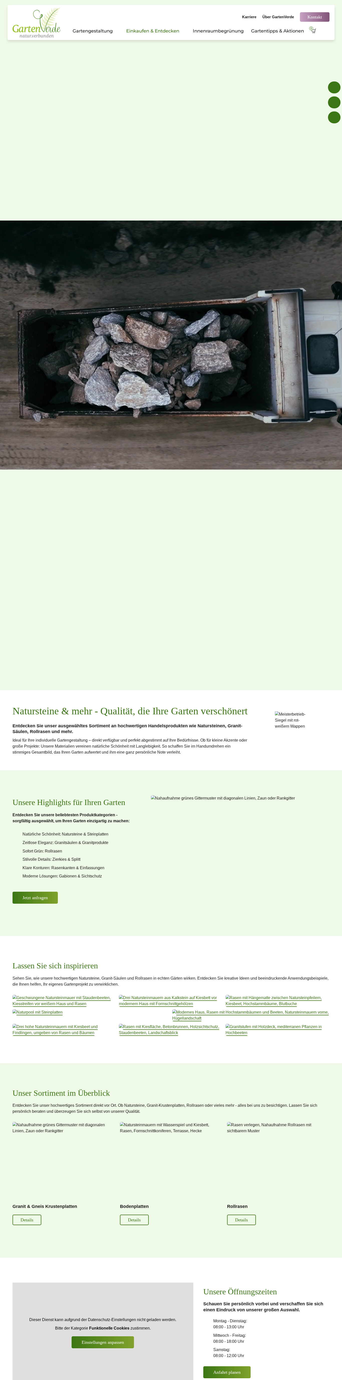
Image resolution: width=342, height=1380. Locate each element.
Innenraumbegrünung (218, 31)
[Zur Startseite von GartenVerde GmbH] (38, 22)
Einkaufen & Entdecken (155, 31)
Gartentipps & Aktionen (277, 31)
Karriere (249, 17)
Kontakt (314, 16)
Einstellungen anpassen (103, 1342)
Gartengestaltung (96, 31)
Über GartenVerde (278, 17)
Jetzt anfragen (35, 897)
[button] (64, 1001)
